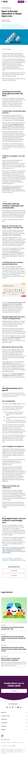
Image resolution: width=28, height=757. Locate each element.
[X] (15, 707)
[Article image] (14, 610)
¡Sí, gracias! (14, 570)
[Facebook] (12, 707)
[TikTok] (20, 707)
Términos (9, 742)
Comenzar (21, 1)
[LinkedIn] (7, 707)
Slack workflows (14, 248)
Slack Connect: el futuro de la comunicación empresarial (10, 659)
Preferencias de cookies (18, 742)
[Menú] (26, 2)
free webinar (10, 549)
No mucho (14, 575)
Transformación (6, 7)
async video (17, 271)
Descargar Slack (4, 739)
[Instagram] (9, 707)
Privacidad (3, 742)
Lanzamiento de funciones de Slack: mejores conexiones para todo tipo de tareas (13, 638)
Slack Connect (5, 148)
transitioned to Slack (15, 213)
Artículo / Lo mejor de (7, 25)
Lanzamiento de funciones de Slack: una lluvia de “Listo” (12, 628)
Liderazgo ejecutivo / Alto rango (17, 26)
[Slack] (4, 2)
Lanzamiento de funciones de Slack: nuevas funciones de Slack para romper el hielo (13, 649)
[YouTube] (18, 707)
